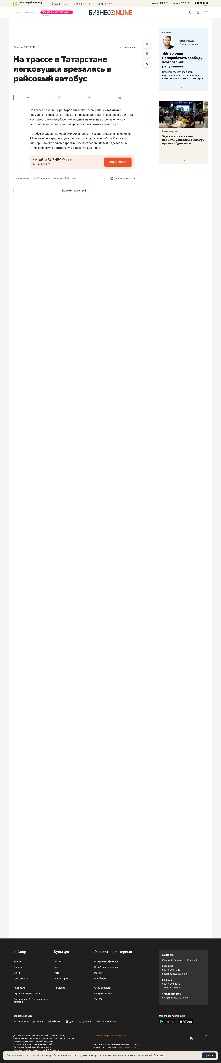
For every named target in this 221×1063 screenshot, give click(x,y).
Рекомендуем (170, 131)
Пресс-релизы (20, 978)
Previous (163, 87)
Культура (61, 952)
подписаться (117, 162)
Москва (175, 3)
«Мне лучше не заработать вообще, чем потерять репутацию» (182, 59)
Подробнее (159, 1055)
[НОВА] (56, 13)
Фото (56, 972)
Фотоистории (61, 978)
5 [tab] (186, 160)
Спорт (22, 952)
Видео (57, 967)
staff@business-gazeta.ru (175, 997)
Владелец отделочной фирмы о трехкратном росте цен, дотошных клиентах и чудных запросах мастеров (182, 75)
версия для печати (125, 178)
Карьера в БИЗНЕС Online (26, 993)
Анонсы (58, 961)
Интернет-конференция (106, 961)
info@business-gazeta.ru (175, 973)
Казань (17, 12)
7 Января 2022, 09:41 (24, 47)
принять (209, 1055)
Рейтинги (99, 972)
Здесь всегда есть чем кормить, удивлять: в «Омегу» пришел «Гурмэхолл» (183, 140)
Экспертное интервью (113, 952)
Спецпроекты (102, 987)
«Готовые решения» (188, 44)
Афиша (17, 961)
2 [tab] (182, 87)
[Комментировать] (147, 44)
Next (204, 87)
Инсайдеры (100, 978)
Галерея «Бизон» (103, 993)
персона (166, 32)
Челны (154, 3)
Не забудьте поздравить (107, 967)
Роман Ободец (186, 40)
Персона (17, 967)
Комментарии (74, 190)
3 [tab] (184, 87)
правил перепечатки (126, 1047)
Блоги (16, 972)
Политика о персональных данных (110, 1036)
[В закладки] (147, 54)
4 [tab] (184, 160)
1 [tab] (181, 87)
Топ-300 (98, 999)
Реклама (59, 987)
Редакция (19, 987)
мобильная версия (106, 1021)
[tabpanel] (183, 58)
